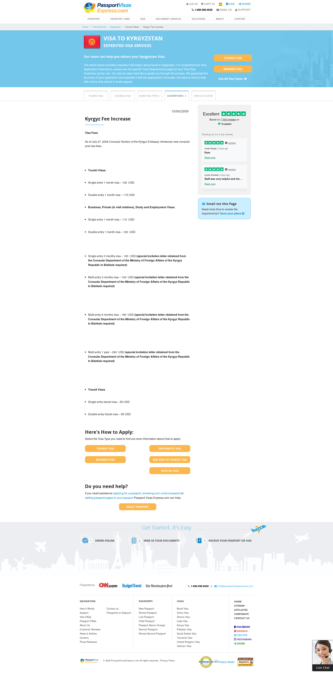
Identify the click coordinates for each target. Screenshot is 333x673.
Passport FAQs (88, 621)
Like (231, 4)
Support (244, 9)
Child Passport (147, 621)
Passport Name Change (152, 625)
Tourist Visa (233, 58)
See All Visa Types (231, 79)
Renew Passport (148, 612)
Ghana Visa (183, 617)
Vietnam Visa (184, 646)
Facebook (243, 626)
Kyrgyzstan (115, 26)
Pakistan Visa (184, 629)
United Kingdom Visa (188, 642)
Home (85, 26)
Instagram (243, 639)
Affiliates (241, 609)
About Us (85, 625)
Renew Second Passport (152, 633)
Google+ (242, 631)
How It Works (87, 608)
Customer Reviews (90, 629)
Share (246, 4)
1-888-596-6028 (200, 586)
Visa (142, 18)
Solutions (198, 18)
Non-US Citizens (203, 95)
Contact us (112, 608)
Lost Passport (146, 617)
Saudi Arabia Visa (186, 633)
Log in (193, 4)
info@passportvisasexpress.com (235, 586)
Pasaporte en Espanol (119, 612)
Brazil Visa (182, 608)
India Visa (182, 621)
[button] (322, 655)
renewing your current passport (161, 493)
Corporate (241, 614)
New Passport (146, 608)
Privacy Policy (167, 660)
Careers (84, 637)
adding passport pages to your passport (109, 498)
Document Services (168, 18)
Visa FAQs (85, 617)
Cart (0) (209, 4)
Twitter (241, 635)
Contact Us (242, 618)
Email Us (225, 9)
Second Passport (148, 629)
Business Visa (233, 69)
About (220, 18)
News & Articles (88, 633)
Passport (94, 18)
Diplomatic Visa (170, 448)
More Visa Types (148, 95)
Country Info (175, 95)
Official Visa (170, 470)
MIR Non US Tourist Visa (170, 459)
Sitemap (239, 605)
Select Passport (137, 506)
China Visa (183, 612)
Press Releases (88, 642)
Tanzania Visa (184, 637)
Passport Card (120, 18)
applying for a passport (127, 493)
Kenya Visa (183, 625)
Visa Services (99, 26)
